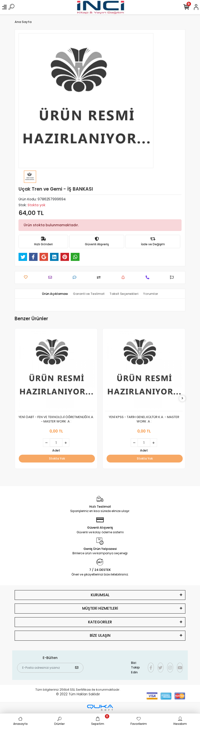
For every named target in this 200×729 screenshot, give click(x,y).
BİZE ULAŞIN (100, 635)
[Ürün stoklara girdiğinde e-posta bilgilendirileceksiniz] (124, 277)
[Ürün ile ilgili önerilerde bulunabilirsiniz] (173, 277)
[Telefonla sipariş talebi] (148, 277)
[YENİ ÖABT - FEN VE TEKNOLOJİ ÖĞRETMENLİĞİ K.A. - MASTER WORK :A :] (56, 371)
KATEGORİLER (100, 622)
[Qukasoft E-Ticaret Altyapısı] (100, 708)
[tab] (55, 294)
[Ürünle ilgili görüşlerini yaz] (75, 277)
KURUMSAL (100, 594)
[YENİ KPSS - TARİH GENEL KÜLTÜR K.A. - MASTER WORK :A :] (144, 371)
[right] (182, 398)
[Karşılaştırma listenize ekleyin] (100, 277)
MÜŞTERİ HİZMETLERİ (100, 608)
